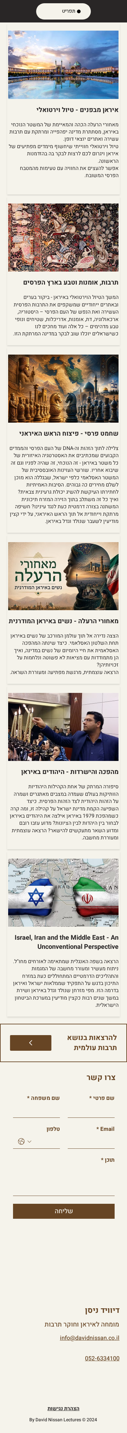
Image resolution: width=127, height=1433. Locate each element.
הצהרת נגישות (63, 1408)
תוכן (108, 1160)
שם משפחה (43, 1098)
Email (105, 1129)
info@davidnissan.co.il (90, 1338)
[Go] (30, 1043)
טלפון (53, 1129)
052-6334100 (102, 1358)
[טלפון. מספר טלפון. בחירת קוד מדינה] (25, 1141)
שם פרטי (102, 1098)
